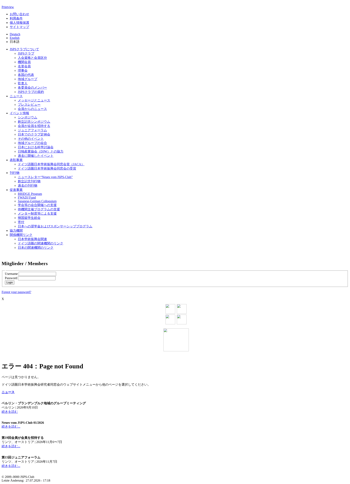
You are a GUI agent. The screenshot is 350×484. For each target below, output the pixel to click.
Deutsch (15, 34)
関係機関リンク (21, 235)
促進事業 (16, 189)
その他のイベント (31, 138)
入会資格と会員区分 (32, 57)
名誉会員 (24, 66)
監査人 (23, 83)
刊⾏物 (14, 172)
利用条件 (16, 18)
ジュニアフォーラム (32, 130)
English (14, 38)
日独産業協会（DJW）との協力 (40, 151)
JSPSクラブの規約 (31, 92)
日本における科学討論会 (35, 147)
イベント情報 (19, 113)
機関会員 (24, 62)
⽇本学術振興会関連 (32, 239)
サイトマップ (19, 27)
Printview (8, 7)
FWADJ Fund (27, 197)
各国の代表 (26, 74)
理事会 (23, 70)
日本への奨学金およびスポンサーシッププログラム (55, 226)
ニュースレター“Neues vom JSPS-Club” (45, 177)
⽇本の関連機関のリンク (35, 247)
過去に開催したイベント (35, 155)
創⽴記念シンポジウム (34, 121)
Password (11, 278)
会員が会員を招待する (34, 126)
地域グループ (27, 79)
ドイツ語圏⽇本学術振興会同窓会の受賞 (47, 168)
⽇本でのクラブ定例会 (34, 134)
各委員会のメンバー (32, 87)
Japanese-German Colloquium (37, 201)
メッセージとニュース (34, 100)
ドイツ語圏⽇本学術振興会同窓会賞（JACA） (51, 164)
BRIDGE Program (30, 194)
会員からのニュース (32, 109)
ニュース (16, 96)
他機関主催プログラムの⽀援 (39, 209)
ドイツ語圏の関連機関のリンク (40, 243)
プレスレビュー (29, 104)
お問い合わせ (19, 14)
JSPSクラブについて (24, 49)
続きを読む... (11, 426)
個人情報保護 (19, 22)
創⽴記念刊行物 (29, 181)
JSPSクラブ (26, 53)
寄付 (21, 222)
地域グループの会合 (32, 143)
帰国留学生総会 (29, 217)
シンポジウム (27, 117)
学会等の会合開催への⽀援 (37, 205)
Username (11, 273)
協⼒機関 (16, 230)
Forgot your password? (16, 292)
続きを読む (10, 411)
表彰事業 (16, 160)
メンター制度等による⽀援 (37, 213)
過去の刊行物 (27, 185)
